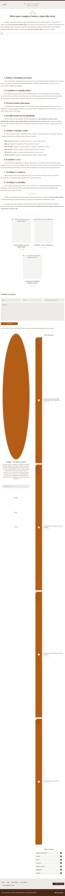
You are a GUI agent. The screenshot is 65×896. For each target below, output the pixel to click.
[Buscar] (28, 486)
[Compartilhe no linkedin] (29, 214)
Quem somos (15, 882)
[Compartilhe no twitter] (26, 214)
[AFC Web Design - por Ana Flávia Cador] (59, 892)
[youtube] (20, 482)
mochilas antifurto (14, 108)
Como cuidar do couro (8, 885)
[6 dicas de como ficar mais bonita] (48, 782)
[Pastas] (16, 526)
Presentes (39, 869)
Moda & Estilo (40, 866)
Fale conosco (24, 882)
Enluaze (8, 204)
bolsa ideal (13, 22)
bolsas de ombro (40, 96)
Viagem (38, 873)
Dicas (32, 11)
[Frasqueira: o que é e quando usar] (43, 231)
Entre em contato (31, 892)
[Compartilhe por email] (38, 214)
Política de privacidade (18, 892)
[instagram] (9, 482)
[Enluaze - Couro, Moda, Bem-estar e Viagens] (32, 4)
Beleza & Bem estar (41, 853)
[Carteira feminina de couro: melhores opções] (21, 231)
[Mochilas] (16, 497)
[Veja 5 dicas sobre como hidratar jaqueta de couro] (48, 655)
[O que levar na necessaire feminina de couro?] (32, 267)
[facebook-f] (14, 482)
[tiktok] (12, 482)
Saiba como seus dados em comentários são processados (39, 328)
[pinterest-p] (17, 482)
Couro (38, 856)
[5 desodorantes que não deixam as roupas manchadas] (48, 527)
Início (2, 882)
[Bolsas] (16, 512)
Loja (8, 882)
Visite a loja (59, 883)
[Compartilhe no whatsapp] (35, 214)
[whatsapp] (22, 482)
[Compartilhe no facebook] (22, 214)
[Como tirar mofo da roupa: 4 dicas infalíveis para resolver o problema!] (48, 400)
